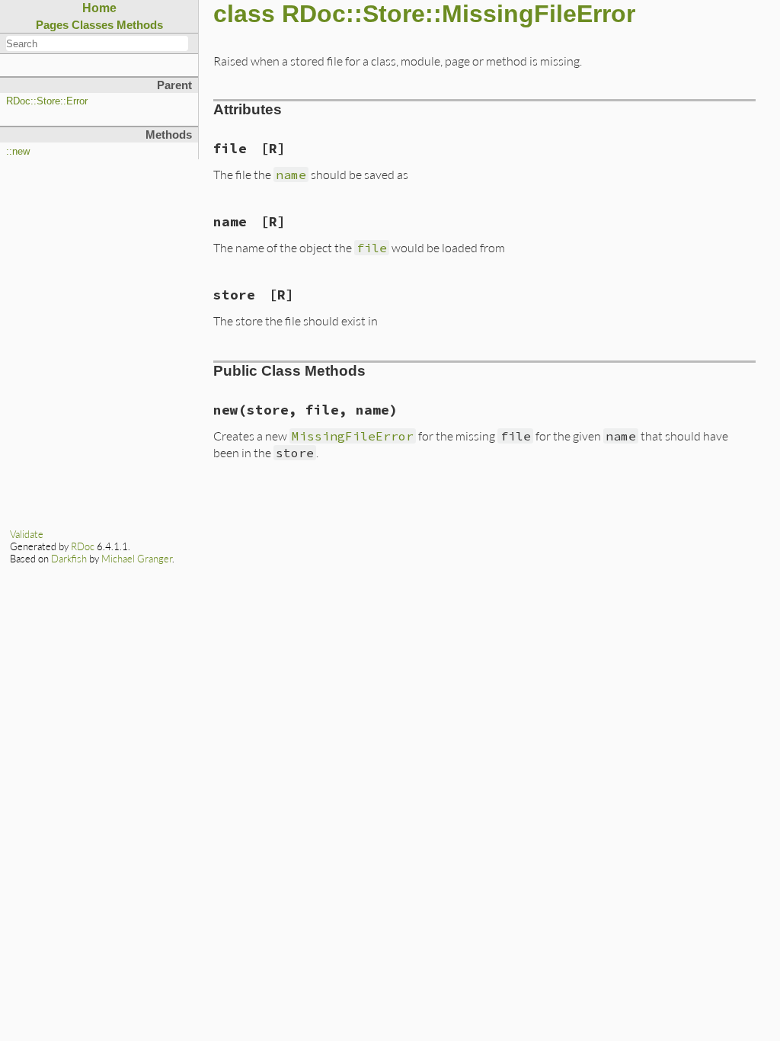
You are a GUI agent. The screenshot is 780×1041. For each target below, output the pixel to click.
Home (99, 8)
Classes (92, 24)
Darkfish (69, 559)
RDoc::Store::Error (47, 101)
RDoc (82, 546)
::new (18, 151)
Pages (52, 24)
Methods (140, 24)
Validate (26, 534)
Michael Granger (136, 559)
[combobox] (97, 43)
